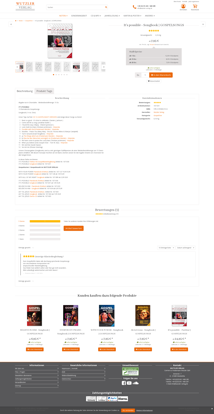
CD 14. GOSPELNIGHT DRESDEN (45, 117)
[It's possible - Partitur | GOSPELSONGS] (203, 24)
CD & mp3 (95, 16)
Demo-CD (33, 196)
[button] (17, 66)
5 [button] (64, 75)
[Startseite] (15, 21)
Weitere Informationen (144, 410)
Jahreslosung (111, 16)
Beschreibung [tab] (25, 91)
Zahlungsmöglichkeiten (23, 379)
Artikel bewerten (74, 228)
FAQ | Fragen (20, 372)
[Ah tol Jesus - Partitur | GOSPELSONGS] (11, 24)
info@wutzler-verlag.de (144, 8)
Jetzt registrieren (194, 1)
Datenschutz (66, 379)
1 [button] (53, 75)
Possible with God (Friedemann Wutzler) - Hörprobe (40, 129)
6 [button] (67, 75)
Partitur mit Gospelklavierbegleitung (42, 162)
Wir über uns (19, 368)
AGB (63, 372)
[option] (60, 41)
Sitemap (18, 386)
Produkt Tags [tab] (44, 91)
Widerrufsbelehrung (69, 375)
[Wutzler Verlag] (25, 6)
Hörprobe (56, 127)
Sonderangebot (79, 16)
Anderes (149, 16)
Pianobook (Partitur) (41, 172)
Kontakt (184, 1)
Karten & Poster (132, 16)
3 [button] (59, 75)
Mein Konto (177, 1)
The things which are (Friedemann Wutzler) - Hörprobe (43, 136)
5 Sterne (22, 221)
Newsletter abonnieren (23, 375)
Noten (62, 16)
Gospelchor (29, 21)
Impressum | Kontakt (69, 368)
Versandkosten (20, 382)
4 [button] (61, 75)
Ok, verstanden (128, 410)
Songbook (33, 164)
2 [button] (56, 75)
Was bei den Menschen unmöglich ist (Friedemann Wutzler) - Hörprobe (49, 138)
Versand (152, 44)
